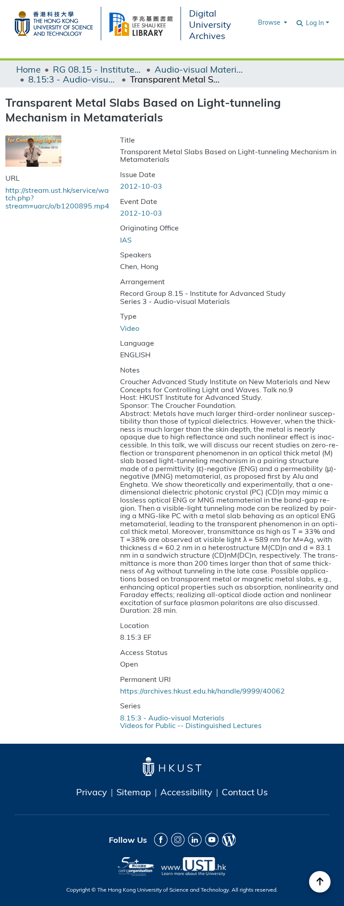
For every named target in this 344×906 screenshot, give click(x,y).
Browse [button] (269, 22)
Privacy (91, 792)
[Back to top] (320, 882)
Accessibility (186, 792)
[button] (300, 22)
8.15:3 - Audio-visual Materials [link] (73, 79)
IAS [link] (126, 239)
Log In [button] (316, 22)
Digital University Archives (210, 24)
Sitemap (133, 792)
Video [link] (129, 328)
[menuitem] (271, 22)
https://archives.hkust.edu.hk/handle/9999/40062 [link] (202, 690)
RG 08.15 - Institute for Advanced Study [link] (97, 69)
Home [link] (28, 69)
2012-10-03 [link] (141, 186)
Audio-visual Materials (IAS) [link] (199, 69)
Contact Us (245, 792)
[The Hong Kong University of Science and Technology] (57, 22)
